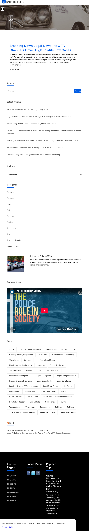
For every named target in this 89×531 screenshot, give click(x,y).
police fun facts (15, 397)
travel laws (30, 407)
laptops (29, 370)
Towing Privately (14, 240)
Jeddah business (56, 365)
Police (9, 210)
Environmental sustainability (63, 355)
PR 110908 (11, 496)
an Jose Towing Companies (30, 349)
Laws (9, 204)
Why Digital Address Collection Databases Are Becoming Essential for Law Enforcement (43, 140)
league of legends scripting (20, 381)
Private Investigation (17, 402)
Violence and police (47, 412)
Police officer (32, 397)
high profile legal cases (45, 360)
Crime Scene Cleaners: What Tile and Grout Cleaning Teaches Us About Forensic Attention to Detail (44, 132)
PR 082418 (11, 484)
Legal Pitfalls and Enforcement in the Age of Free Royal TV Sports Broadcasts (39, 116)
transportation (14, 407)
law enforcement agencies (19, 376)
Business (10, 198)
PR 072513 (11, 480)
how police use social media (20, 365)
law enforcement (52, 370)
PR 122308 (11, 500)
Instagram (41, 365)
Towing (10, 234)
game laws (14, 360)
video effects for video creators (22, 412)
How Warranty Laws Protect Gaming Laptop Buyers (28, 109)
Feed (11, 423)
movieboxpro (30, 391)
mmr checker (14, 391)
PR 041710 (11, 476)
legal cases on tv (44, 381)
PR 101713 (11, 488)
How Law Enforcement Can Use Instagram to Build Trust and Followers (36, 147)
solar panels (50, 402)
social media (35, 402)
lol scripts (68, 386)
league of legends (43, 376)
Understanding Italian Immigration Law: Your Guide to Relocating (33, 154)
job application (15, 370)
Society (10, 222)
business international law (56, 349)
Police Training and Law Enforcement (57, 397)
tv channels (45, 407)
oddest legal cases (48, 391)
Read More (15, 69)
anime (11, 349)
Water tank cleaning (68, 412)
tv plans (70, 407)
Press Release (13, 492)
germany (27, 360)
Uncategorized (13, 246)
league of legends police (66, 376)
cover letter (42, 355)
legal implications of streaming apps (23, 386)
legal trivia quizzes (51, 386)
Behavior (10, 192)
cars (74, 349)
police (63, 391)
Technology (12, 228)
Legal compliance (64, 381)
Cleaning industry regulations (21, 355)
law (39, 370)
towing (63, 402)
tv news (58, 407)
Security (10, 216)
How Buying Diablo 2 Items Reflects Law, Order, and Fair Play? (32, 123)
